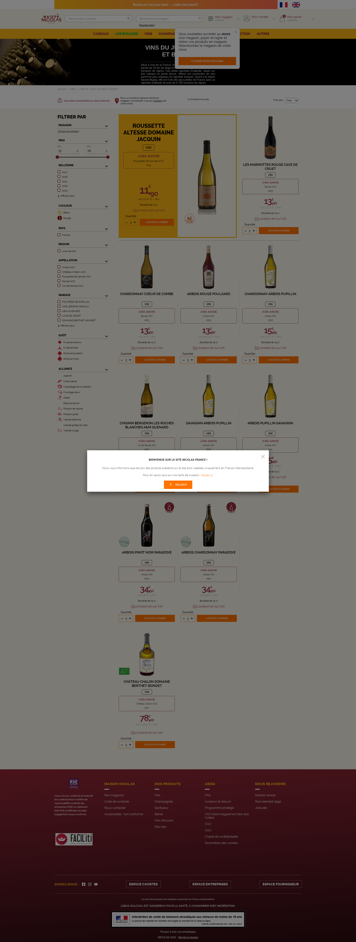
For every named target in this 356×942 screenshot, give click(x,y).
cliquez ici (207, 475)
